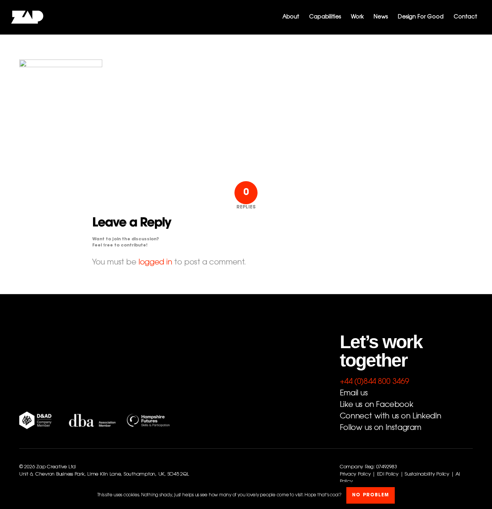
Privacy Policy (355, 474)
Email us (354, 393)
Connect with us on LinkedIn (390, 416)
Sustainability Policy (427, 474)
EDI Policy (388, 474)
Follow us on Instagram (380, 428)
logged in (155, 262)
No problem (370, 495)
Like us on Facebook (376, 405)
